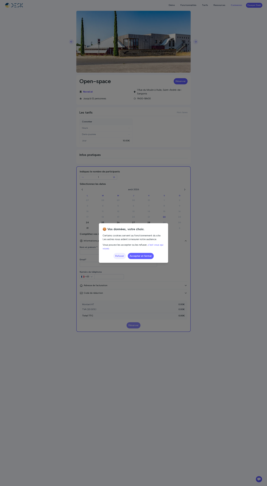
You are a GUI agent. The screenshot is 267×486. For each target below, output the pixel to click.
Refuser (119, 255)
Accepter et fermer (141, 255)
